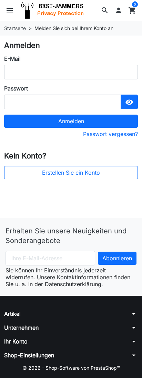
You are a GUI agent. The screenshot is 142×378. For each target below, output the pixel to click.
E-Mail (12, 58)
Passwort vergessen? (110, 133)
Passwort (16, 88)
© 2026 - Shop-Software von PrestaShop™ (71, 368)
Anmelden (71, 121)
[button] (104, 10)
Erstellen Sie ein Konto (71, 172)
